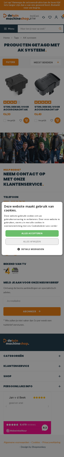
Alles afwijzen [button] (32, 241)
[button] (32, 249)
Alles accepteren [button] (32, 233)
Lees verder (51, 225)
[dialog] (32, 228)
